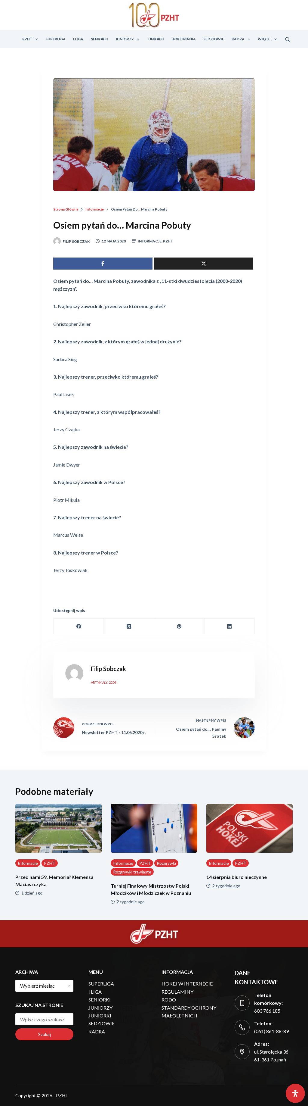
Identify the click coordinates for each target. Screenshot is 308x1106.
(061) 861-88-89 (271, 1031)
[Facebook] (79, 626)
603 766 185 (267, 1011)
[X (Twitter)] (129, 626)
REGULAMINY (177, 992)
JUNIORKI (155, 39)
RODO (169, 999)
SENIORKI (99, 39)
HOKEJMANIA (183, 39)
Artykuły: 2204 (103, 682)
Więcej (264, 39)
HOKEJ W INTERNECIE (187, 983)
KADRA (238, 39)
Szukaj (44, 1034)
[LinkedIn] (230, 626)
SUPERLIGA (55, 39)
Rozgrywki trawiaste (132, 871)
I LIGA (78, 39)
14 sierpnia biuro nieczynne (236, 877)
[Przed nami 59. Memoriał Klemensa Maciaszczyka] (58, 828)
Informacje (150, 241)
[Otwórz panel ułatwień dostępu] (295, 1093)
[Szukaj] (287, 39)
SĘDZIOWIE (213, 39)
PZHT (27, 39)
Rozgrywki (166, 863)
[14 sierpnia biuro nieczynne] (249, 828)
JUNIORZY (125, 39)
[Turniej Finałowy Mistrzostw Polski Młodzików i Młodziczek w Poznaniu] (154, 828)
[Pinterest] (179, 626)
